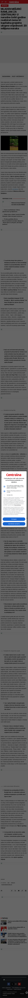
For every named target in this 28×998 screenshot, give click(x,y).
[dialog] (14, 499)
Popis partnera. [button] (17, 505)
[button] (14, 495)
